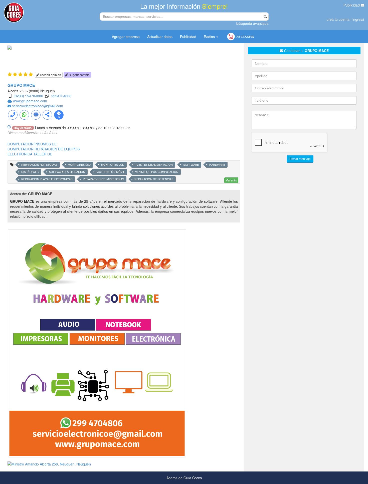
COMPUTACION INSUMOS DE (32, 143)
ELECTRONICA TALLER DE (30, 153)
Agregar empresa (126, 36)
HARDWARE (217, 164)
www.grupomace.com (30, 100)
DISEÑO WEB (30, 171)
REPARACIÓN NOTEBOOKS (39, 164)
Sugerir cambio (79, 75)
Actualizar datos (159, 36)
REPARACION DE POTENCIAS (153, 179)
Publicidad (352, 5)
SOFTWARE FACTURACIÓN (67, 171)
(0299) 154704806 (28, 95)
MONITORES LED (79, 164)
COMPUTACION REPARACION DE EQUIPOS (44, 148)
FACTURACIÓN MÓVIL (110, 171)
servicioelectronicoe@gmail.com (37, 105)
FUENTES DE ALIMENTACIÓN (154, 164)
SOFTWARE (191, 164)
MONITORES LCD (112, 164)
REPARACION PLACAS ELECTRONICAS (46, 179)
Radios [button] (210, 36)
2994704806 (61, 95)
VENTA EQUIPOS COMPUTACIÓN (156, 171)
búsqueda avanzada (252, 23)
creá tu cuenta (338, 19)
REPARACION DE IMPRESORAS (103, 179)
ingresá (358, 19)
